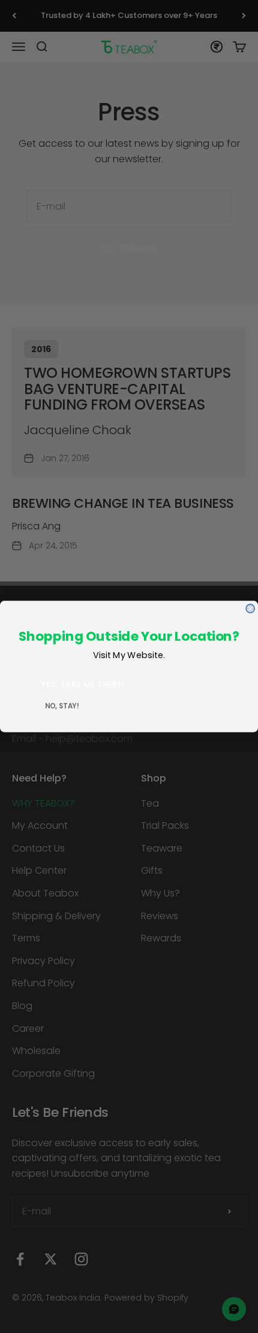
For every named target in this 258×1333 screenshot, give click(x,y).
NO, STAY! (62, 706)
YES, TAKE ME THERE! (83, 683)
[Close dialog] (250, 608)
